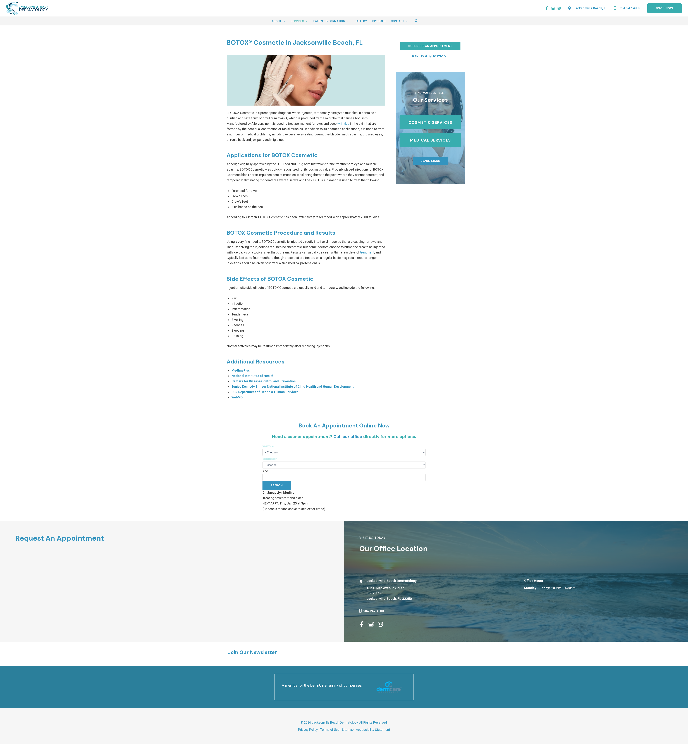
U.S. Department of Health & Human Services (264, 392)
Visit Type (268, 446)
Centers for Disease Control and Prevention (263, 381)
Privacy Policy (308, 729)
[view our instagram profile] (559, 8)
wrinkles (343, 123)
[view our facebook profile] (547, 8)
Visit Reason (269, 458)
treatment (367, 252)
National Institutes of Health (252, 376)
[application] (283, 21)
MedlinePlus (240, 370)
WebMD (237, 397)
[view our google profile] (553, 8)
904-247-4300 (373, 611)
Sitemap (348, 729)
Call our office (347, 436)
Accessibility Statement (373, 729)
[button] (663, 8)
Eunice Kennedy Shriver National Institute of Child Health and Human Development (292, 386)
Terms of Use (330, 729)
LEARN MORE (430, 161)
